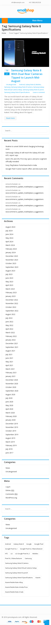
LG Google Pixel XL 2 (22, 553)
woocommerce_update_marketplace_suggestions (25, 187)
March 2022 (10, 332)
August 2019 (10, 438)
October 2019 (11, 431)
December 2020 (12, 380)
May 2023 (9, 281)
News (8, 468)
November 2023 (12, 260)
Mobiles (38, 85)
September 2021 (12, 347)
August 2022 (10, 314)
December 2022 (12, 300)
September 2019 (12, 434)
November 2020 (12, 383)
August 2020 (10, 394)
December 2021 (12, 343)
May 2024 (9, 238)
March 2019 (10, 442)
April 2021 (9, 365)
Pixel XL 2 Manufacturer (13, 558)
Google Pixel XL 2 (11, 549)
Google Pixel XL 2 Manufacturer (31, 549)
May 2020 (9, 405)
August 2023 (10, 271)
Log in (8, 487)
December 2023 (12, 256)
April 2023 (9, 285)
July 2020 (9, 398)
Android (22, 85)
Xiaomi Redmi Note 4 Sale (14, 592)
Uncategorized (11, 85)
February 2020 (11, 416)
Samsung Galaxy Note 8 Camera (21, 87)
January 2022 (11, 340)
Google (29, 544)
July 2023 (9, 274)
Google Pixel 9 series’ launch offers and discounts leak (26, 169)
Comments (12, 494)
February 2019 (11, 445)
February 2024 (11, 249)
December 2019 (12, 423)
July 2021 (9, 354)
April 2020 (9, 409)
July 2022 (9, 318)
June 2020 (9, 402)
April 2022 (9, 329)
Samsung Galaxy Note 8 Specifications (17, 92)
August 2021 (10, 351)
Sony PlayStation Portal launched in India (21, 165)
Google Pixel (38, 544)
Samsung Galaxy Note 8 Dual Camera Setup (21, 568)
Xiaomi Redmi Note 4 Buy (14, 582)
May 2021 (9, 361)
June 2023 (9, 278)
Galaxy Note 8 (30, 85)
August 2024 (10, 227)
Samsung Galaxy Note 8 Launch (33, 90)
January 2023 (11, 296)
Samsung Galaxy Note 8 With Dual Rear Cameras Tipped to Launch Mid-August (26, 75)
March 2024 (10, 245)
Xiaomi (37, 577)
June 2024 (9, 234)
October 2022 (11, 307)
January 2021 (11, 376)
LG (12, 553)
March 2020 (10, 413)
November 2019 (12, 427)
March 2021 (10, 369)
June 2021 (9, 358)
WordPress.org (11, 498)
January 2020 (11, 420)
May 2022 (9, 325)
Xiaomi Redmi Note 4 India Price (16, 587)
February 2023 (11, 292)
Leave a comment (39, 92)
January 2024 (11, 252)
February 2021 (11, 372)
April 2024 (9, 241)
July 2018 (9, 449)
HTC (6, 553)
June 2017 (9, 453)
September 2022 (12, 311)
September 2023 (12, 267)
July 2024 (9, 231)
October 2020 (11, 387)
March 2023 (10, 289)
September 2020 (12, 391)
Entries (10, 490)
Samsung (7, 87)
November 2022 (12, 303)
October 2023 (11, 263)
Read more (10, 118)
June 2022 (9, 321)
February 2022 (11, 336)
